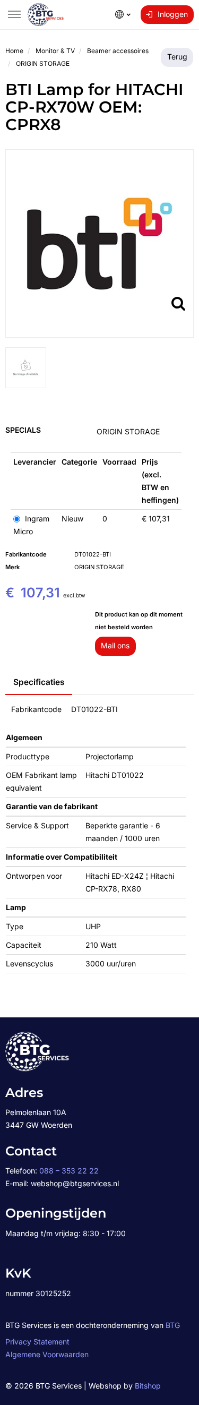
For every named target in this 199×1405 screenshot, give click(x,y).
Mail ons (115, 645)
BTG (173, 1325)
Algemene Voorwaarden (47, 1354)
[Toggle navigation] (14, 14)
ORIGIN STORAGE (128, 431)
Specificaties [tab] (38, 682)
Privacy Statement (37, 1341)
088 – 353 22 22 (69, 1170)
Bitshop (148, 1385)
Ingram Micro (31, 525)
